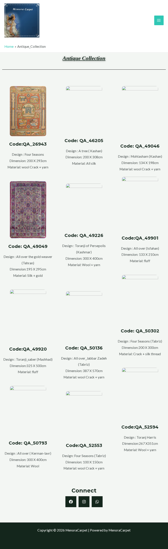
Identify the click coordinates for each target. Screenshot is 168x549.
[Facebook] (70, 501)
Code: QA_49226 (84, 235)
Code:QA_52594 (139, 427)
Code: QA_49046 (139, 146)
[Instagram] (84, 501)
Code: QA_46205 (84, 140)
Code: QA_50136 (84, 348)
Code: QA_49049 (27, 246)
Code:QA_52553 (84, 445)
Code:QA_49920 (28, 349)
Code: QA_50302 (140, 331)
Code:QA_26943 (28, 144)
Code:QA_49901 (140, 238)
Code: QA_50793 (28, 443)
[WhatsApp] (97, 501)
